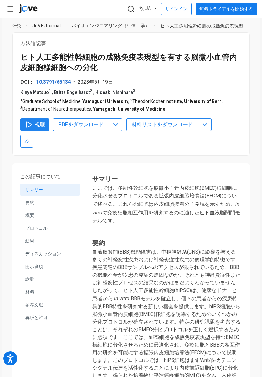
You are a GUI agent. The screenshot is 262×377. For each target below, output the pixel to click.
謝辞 (29, 279)
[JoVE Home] (28, 8)
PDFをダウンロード (81, 124)
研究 (17, 25)
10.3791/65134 (53, 82)
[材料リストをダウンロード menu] (205, 124)
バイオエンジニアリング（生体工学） (111, 25)
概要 (29, 215)
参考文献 (34, 304)
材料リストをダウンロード (162, 124)
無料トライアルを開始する (226, 9)
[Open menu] (10, 9)
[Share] (26, 141)
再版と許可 (36, 317)
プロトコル (36, 228)
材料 (29, 292)
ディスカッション (43, 253)
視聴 (40, 124)
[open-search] (130, 9)
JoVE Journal (46, 25)
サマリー (34, 189)
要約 (29, 202)
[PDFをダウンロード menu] (115, 124)
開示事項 (34, 266)
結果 (29, 240)
